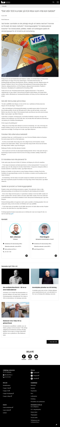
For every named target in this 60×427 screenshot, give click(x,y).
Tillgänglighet (34, 415)
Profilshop (33, 399)
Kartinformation (6, 385)
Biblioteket (33, 385)
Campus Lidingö (7, 396)
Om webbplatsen (35, 406)
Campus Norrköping (7, 393)
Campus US (6, 390)
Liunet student (6, 410)
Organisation (34, 390)
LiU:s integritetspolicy (36, 409)
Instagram (35, 375)
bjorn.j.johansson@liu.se (10, 249)
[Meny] (58, 2)
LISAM (5, 412)
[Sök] (53, 2)
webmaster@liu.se (35, 422)
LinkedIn (35, 378)
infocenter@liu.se (8, 374)
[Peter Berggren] (44, 256)
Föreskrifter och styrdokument (38, 401)
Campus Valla (6, 388)
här (11, 213)
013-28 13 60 (8, 251)
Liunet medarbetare (7, 407)
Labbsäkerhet (34, 396)
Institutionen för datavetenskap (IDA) (13, 243)
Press (32, 393)
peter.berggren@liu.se (39, 249)
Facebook (35, 372)
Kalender (33, 388)
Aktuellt (4, 6)
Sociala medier (34, 417)
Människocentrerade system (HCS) (13, 246)
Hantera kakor (34, 412)
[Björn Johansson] (15, 256)
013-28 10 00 (7, 377)
